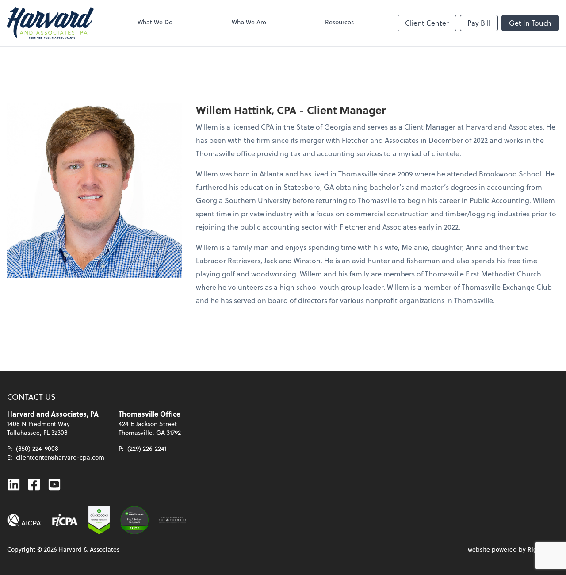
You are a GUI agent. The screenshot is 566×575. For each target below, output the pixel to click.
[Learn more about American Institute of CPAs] (24, 520)
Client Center (427, 23)
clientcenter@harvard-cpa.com (60, 457)
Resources (339, 22)
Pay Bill (478, 23)
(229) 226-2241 (147, 448)
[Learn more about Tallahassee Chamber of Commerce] (172, 520)
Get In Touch (530, 23)
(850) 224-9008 (37, 448)
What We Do (155, 22)
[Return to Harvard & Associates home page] (50, 23)
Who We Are (249, 22)
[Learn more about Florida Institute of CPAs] (65, 520)
